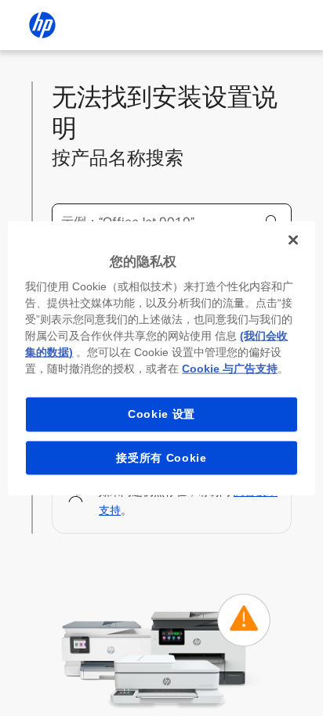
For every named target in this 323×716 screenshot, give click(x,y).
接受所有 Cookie (161, 457)
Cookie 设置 (161, 414)
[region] (161, 358)
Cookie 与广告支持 (230, 368)
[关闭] (293, 239)
